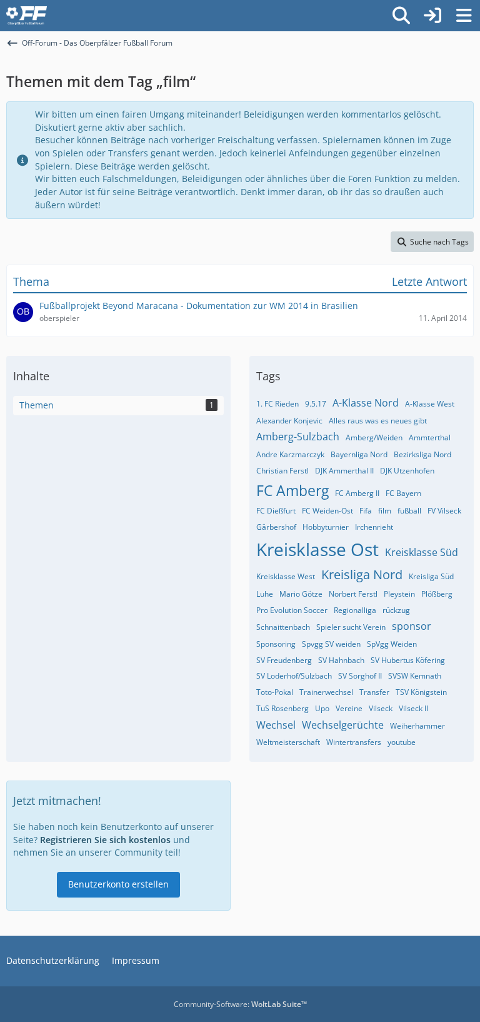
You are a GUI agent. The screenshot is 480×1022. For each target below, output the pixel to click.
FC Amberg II (357, 493)
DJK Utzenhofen (407, 470)
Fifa (365, 510)
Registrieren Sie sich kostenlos (105, 840)
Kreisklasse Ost (317, 549)
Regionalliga (355, 610)
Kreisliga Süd (431, 576)
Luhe (264, 594)
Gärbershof (276, 527)
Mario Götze (300, 594)
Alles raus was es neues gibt (378, 420)
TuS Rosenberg (282, 708)
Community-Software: (240, 1004)
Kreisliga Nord (361, 574)
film (384, 510)
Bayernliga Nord (359, 454)
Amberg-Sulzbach (297, 436)
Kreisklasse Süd (421, 552)
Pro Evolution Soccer (292, 610)
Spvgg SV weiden (331, 644)
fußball (409, 510)
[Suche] (401, 15)
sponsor (411, 626)
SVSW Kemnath (414, 675)
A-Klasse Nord (365, 403)
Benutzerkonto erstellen (118, 884)
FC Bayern (403, 493)
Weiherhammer (417, 726)
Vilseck (380, 708)
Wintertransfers (353, 742)
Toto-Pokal (274, 692)
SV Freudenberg (284, 660)
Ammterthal (430, 437)
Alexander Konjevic (289, 420)
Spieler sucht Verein (351, 627)
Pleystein (399, 594)
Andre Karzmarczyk (290, 454)
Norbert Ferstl (353, 594)
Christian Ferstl (282, 470)
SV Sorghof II (360, 675)
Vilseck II (413, 708)
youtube (402, 742)
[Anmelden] (432, 15)
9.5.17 (315, 403)
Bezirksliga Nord (422, 454)
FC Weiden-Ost (327, 510)
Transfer (374, 692)
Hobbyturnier (325, 527)
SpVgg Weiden (392, 644)
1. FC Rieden (277, 403)
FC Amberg (292, 490)
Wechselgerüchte (343, 725)
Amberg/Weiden (374, 437)
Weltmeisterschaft (288, 742)
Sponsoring (276, 644)
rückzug (396, 610)
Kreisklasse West (285, 576)
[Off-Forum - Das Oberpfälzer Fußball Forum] (26, 15)
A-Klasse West (429, 403)
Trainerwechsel (326, 692)
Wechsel (276, 725)
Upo (322, 708)
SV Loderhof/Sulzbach (294, 675)
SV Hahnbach (341, 660)
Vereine (349, 708)
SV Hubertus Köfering (408, 660)
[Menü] (463, 15)
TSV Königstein (421, 692)
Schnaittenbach (283, 627)
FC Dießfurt (276, 510)
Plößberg (436, 594)
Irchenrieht (374, 527)
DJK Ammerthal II (344, 470)
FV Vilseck (444, 510)
